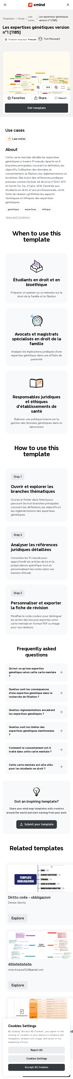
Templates (8, 18)
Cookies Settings (36, 1058)
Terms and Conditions (17, 217)
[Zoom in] (38, 87)
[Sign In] (68, 5)
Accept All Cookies (36, 1067)
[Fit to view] (63, 87)
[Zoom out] (56, 87)
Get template (37, 108)
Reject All (37, 1050)
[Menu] (5, 5)
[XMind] (36, 5)
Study (21, 18)
